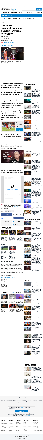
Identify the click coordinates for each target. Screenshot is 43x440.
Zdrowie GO (14, 18)
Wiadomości (11, 426)
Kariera (15, 435)
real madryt (8, 211)
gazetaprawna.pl (36, 6)
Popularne (13, 292)
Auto (10, 422)
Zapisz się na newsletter (8, 45)
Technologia (11, 423)
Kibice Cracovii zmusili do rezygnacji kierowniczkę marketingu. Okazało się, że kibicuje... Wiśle (4, 283)
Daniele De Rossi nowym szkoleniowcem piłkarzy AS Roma (12, 238)
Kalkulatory (35, 420)
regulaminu (22, 407)
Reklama (11, 435)
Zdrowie (10, 429)
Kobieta (17, 422)
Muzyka (17, 430)
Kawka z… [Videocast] (22, 18)
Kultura (17, 431)
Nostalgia (9, 18)
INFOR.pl (10, 6)
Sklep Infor (3, 430)
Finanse (25, 423)
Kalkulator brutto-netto (37, 429)
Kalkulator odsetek (36, 427)
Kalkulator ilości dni (36, 423)
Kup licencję (16, 206)
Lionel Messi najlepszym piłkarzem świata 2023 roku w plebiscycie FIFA (3, 255)
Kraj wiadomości (20, 292)
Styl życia (25, 430)
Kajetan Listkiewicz (4, 36)
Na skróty (3, 420)
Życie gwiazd (18, 427)
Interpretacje (3, 429)
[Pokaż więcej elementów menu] (41, 12)
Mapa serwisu (37, 435)
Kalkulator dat (35, 422)
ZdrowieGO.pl (29, 6)
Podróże (10, 430)
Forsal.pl (2, 426)
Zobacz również (18, 129)
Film (16, 429)
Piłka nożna (9, 15)
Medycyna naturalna (27, 426)
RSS (27, 436)
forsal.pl (15, 6)
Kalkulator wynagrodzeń (37, 430)
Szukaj (40, 9)
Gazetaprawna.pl (4, 423)
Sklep (41, 6)
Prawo (25, 422)
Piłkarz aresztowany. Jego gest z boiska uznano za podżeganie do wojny (19, 124)
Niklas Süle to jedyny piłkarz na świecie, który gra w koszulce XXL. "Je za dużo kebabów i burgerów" (4, 240)
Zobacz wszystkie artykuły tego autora (8, 277)
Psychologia (26, 429)
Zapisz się (21, 411)
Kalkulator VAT (35, 426)
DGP (24, 6)
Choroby (25, 427)
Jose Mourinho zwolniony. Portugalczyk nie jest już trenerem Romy (20, 238)
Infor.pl (2, 422)
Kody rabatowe (18, 423)
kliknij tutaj (28, 415)
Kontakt (3, 435)
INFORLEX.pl (20, 6)
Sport (3, 15)
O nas (7, 435)
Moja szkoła (18, 426)
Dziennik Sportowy (31, 18)
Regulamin (21, 435)
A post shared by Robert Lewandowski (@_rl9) (13, 200)
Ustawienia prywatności (20, 436)
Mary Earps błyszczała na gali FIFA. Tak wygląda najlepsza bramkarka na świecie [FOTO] (12, 255)
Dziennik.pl (11, 420)
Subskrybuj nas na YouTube (9, 42)
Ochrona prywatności (28, 435)
